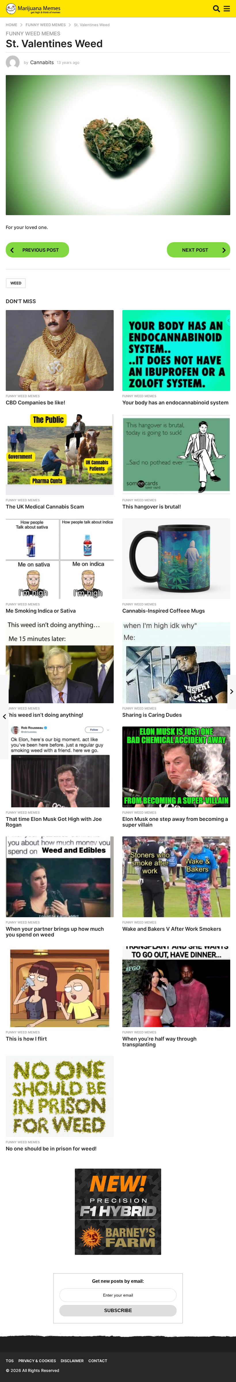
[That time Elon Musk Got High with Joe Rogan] (60, 767)
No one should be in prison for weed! (51, 1149)
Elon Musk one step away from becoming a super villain (175, 822)
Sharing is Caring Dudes (152, 715)
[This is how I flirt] (60, 986)
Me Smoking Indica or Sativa (41, 611)
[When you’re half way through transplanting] (176, 986)
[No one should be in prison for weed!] (60, 1096)
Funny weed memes (33, 34)
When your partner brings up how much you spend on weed (55, 932)
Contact (97, 1360)
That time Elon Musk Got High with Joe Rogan (54, 822)
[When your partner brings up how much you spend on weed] (60, 876)
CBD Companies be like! (35, 403)
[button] (216, 8)
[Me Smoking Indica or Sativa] (60, 558)
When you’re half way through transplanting (159, 1042)
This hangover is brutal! (151, 507)
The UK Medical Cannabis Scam (45, 507)
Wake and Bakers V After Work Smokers (171, 929)
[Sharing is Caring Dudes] (176, 662)
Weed (15, 283)
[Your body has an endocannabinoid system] (176, 350)
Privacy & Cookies (37, 1360)
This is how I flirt (26, 1039)
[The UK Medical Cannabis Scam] (60, 454)
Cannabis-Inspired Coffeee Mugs (163, 611)
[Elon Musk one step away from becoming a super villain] (176, 767)
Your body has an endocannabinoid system (175, 403)
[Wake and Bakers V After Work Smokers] (176, 876)
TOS (10, 1360)
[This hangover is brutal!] (176, 454)
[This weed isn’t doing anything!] (60, 662)
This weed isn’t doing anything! (44, 715)
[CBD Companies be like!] (60, 350)
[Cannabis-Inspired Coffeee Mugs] (176, 558)
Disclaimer (72, 1360)
